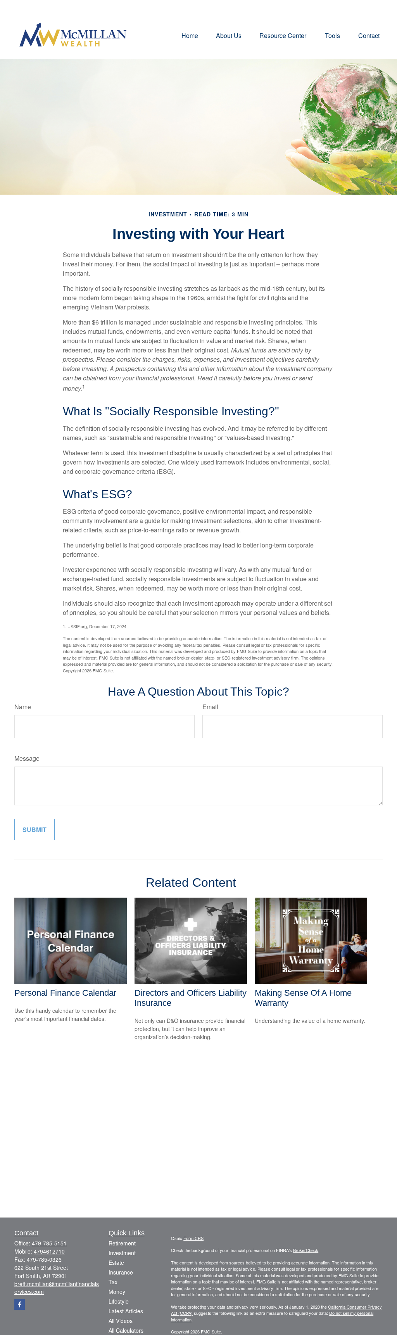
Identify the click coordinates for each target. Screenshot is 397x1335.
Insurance (121, 1272)
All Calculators (126, 1330)
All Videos (121, 1321)
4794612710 (49, 1251)
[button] (189, 35)
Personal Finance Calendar (65, 993)
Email (210, 706)
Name (22, 706)
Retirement (122, 1243)
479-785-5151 (49, 1243)
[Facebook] (19, 1304)
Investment (122, 1253)
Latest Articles (126, 1311)
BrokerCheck (305, 1250)
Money (117, 1291)
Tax (113, 1282)
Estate (116, 1262)
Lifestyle (119, 1301)
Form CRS (193, 1238)
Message (27, 758)
